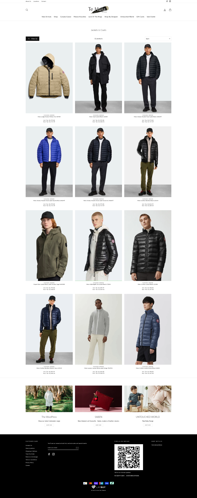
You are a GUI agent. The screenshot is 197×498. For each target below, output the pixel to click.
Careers (28, 465)
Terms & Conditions (31, 459)
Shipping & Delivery (31, 451)
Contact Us (29, 445)
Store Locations (30, 448)
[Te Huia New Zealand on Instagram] (53, 454)
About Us (28, 1)
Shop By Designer (111, 17)
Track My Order (30, 454)
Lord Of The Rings (95, 17)
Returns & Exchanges (32, 457)
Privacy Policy (30, 462)
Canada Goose (65, 17)
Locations (36, 1)
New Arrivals (46, 17)
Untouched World (127, 17)
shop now (148, 425)
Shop (56, 17)
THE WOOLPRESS (156, 445)
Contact (43, 1)
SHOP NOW (49, 425)
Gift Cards (140, 17)
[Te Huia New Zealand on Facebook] (49, 454)
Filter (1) (34, 39)
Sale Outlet (151, 17)
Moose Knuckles (80, 17)
